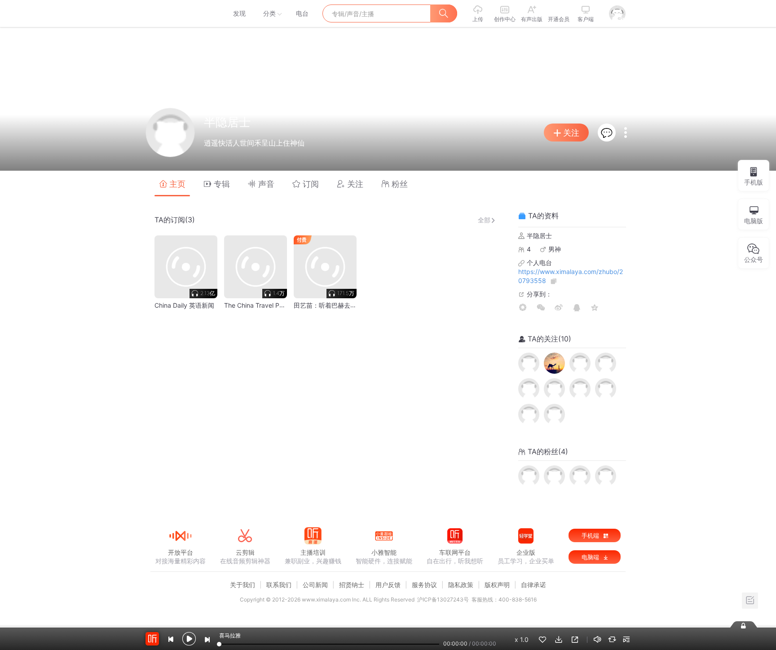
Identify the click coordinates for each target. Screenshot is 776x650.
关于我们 (242, 584)
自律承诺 (533, 584)
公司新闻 (315, 584)
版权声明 (497, 584)
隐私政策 (460, 584)
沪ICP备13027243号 (443, 599)
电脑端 (591, 557)
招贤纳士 (351, 584)
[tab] (172, 183)
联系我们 (278, 584)
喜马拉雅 (180, 13)
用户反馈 (388, 584)
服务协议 (424, 584)
